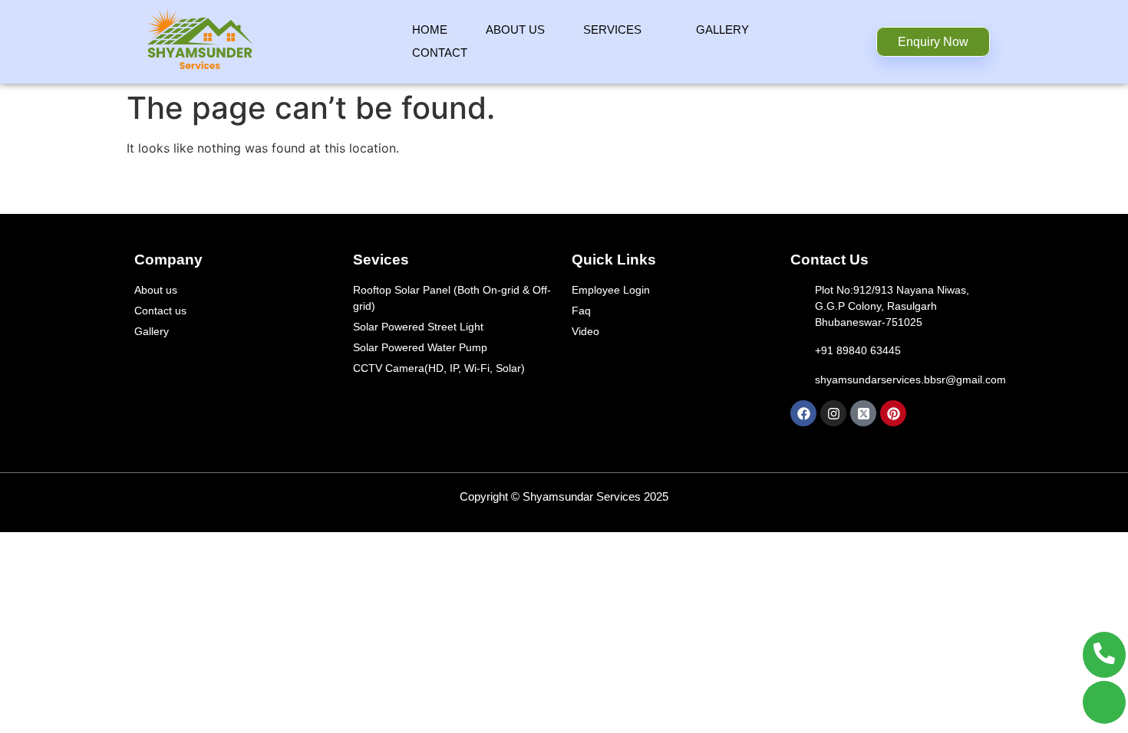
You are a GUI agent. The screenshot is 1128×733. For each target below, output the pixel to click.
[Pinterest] (893, 413)
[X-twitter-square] (863, 413)
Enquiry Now (933, 41)
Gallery (722, 29)
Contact (439, 52)
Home (429, 29)
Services (612, 29)
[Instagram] (833, 413)
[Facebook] (803, 413)
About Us (515, 29)
